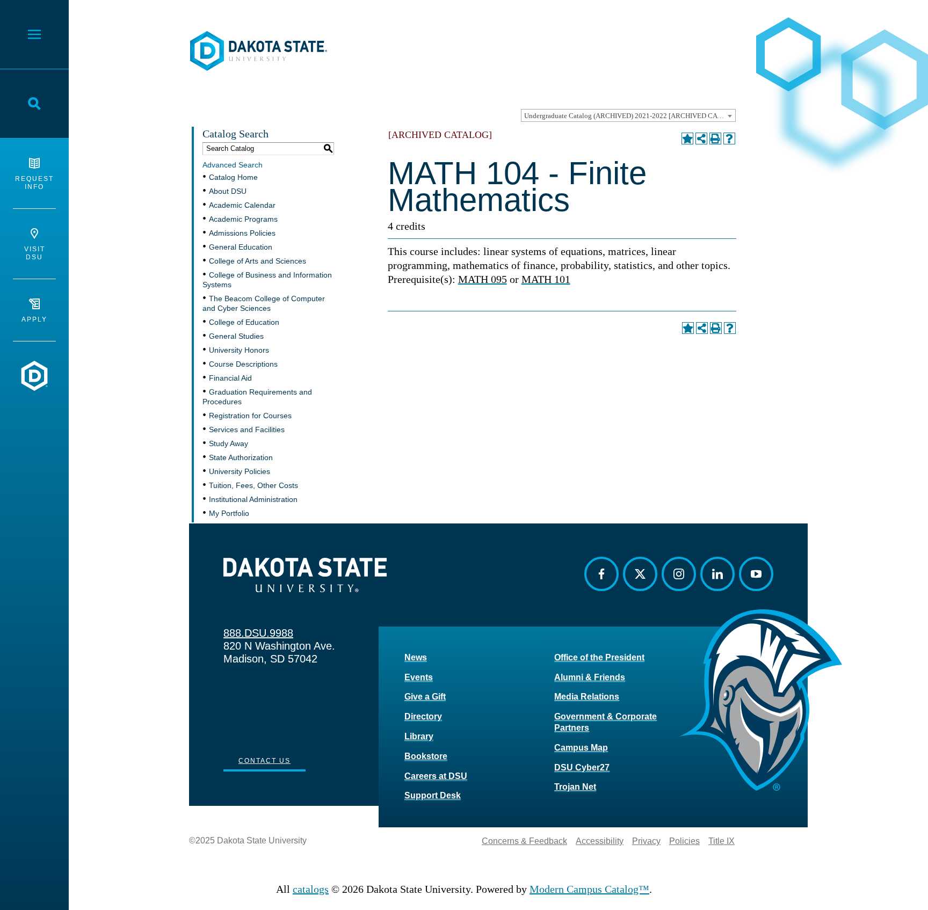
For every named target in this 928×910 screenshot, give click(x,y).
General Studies (236, 336)
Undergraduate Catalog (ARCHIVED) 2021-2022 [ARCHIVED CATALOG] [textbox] (629, 116)
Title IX (721, 841)
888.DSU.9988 (258, 633)
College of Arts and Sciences (257, 261)
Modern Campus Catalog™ (589, 889)
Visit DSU (34, 253)
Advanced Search (232, 165)
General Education (240, 247)
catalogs (311, 889)
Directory (423, 716)
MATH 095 (482, 279)
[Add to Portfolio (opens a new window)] (687, 138)
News (415, 657)
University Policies (239, 471)
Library (418, 736)
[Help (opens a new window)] (729, 138)
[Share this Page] (701, 138)
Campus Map (581, 747)
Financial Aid (230, 378)
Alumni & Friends (589, 677)
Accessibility (600, 841)
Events (418, 677)
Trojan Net (575, 786)
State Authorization (241, 457)
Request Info (34, 183)
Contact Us (264, 761)
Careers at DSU (435, 776)
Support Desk (432, 795)
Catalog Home (233, 177)
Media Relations (586, 696)
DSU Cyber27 (582, 767)
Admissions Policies (242, 233)
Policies (684, 841)
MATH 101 (545, 279)
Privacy (646, 841)
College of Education (244, 322)
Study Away (228, 443)
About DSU (228, 191)
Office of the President (599, 657)
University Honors (239, 350)
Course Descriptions (243, 364)
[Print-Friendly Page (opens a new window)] (715, 138)
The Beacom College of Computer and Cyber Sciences (263, 303)
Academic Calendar (242, 205)
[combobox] (628, 115)
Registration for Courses (250, 415)
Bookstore (425, 756)
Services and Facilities (247, 429)
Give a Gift (425, 696)
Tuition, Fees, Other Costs (253, 485)
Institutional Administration (253, 499)
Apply (34, 319)
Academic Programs (243, 219)
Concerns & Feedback (524, 841)
